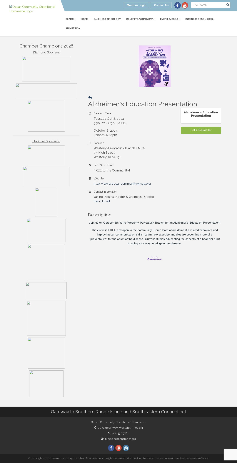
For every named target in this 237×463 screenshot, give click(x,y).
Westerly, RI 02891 (120, 427)
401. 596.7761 (120, 433)
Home (84, 19)
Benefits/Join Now (139, 19)
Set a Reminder (201, 130)
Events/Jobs (169, 19)
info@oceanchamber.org (120, 438)
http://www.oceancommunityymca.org (122, 183)
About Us (72, 28)
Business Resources (199, 19)
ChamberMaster (188, 458)
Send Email (102, 201)
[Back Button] (90, 97)
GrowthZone (154, 458)
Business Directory (107, 19)
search (70, 19)
